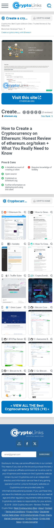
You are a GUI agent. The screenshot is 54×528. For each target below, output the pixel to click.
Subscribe (44, 454)
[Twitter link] (34, 443)
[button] (4, 5)
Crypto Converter (30, 522)
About (41, 508)
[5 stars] (39, 112)
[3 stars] (32, 112)
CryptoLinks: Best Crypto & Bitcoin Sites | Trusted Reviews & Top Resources (26, 24)
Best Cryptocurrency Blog (25, 508)
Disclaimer (44, 511)
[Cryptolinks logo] (27, 6)
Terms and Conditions (15, 511)
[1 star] (24, 112)
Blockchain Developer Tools (11, 29)
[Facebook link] (27, 443)
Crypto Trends (32, 518)
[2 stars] (28, 112)
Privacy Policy (32, 511)
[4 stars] (36, 112)
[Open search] (49, 5)
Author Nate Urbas (10, 515)
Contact (48, 508)
